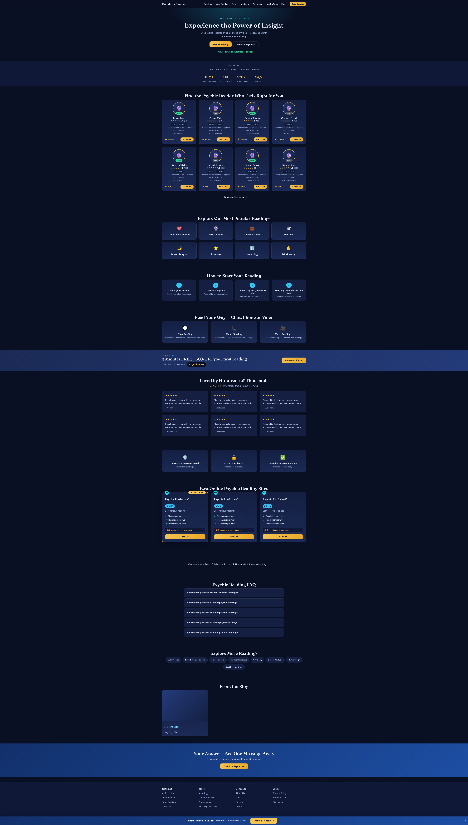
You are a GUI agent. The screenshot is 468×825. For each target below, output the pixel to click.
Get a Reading (298, 4)
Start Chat (187, 139)
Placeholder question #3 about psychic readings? (212, 612)
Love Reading (222, 4)
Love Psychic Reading (195, 660)
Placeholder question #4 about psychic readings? (212, 622)
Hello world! (171, 726)
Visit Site (185, 536)
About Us (240, 793)
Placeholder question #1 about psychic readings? (212, 592)
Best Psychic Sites (234, 667)
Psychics (208, 4)
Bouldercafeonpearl (175, 4)
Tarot (234, 4)
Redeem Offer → (293, 360)
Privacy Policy (280, 793)
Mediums (245, 4)
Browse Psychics (246, 44)
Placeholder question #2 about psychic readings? (212, 602)
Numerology (294, 660)
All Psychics (173, 660)
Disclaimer (278, 802)
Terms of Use (279, 797)
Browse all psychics (234, 197)
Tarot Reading (217, 660)
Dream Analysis (275, 660)
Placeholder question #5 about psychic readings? (212, 632)
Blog (283, 4)
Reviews (240, 802)
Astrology (257, 4)
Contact (240, 806)
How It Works (272, 4)
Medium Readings (238, 660)
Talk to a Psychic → (234, 766)
